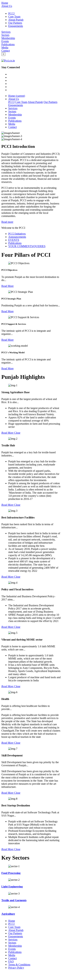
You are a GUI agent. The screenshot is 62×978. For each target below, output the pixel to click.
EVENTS (13, 239)
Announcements (17, 236)
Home (4, 2)
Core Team (14, 16)
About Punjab (15, 19)
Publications (8, 44)
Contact (5, 50)
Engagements (15, 25)
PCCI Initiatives (17, 233)
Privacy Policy (16, 967)
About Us (6, 6)
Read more (7, 221)
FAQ (11, 961)
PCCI (11, 13)
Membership (8, 38)
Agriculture (8, 913)
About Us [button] (13, 98)
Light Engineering (12, 886)
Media (4, 47)
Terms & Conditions (19, 964)
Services (6, 31)
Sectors (5, 35)
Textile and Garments (14, 900)
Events (5, 41)
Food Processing (10, 873)
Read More (7, 285)
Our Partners (15, 22)
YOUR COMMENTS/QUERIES (26, 246)
